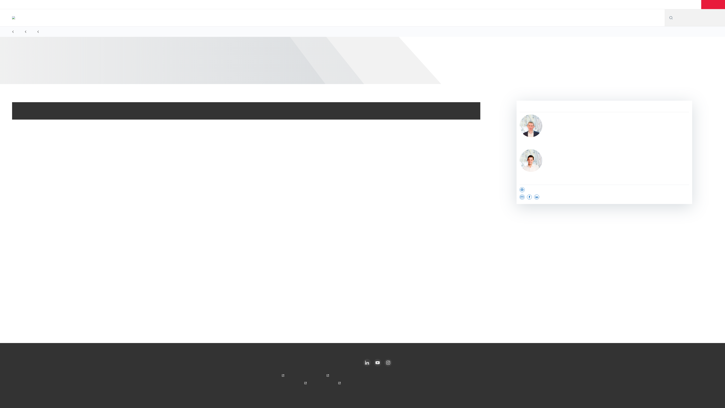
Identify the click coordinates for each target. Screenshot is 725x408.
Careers (693, 4)
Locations (639, 4)
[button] (713, 4)
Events (678, 4)
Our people (659, 4)
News (623, 4)
